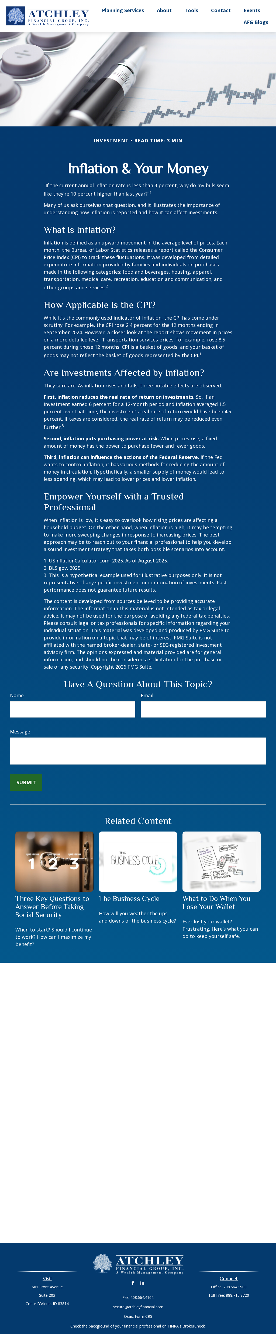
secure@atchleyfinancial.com (138, 1306)
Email (147, 695)
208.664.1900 (235, 1286)
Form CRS (143, 1316)
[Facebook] (132, 1283)
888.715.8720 (237, 1295)
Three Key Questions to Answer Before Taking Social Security (52, 906)
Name (17, 695)
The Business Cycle (129, 898)
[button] (122, 10)
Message (20, 731)
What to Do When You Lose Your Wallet (216, 902)
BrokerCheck (193, 1326)
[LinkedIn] (142, 1283)
